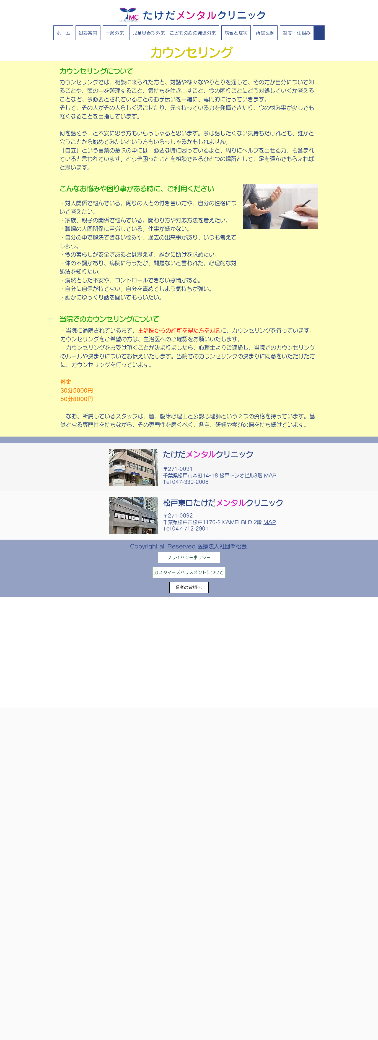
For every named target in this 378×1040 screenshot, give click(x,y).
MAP (270, 475)
